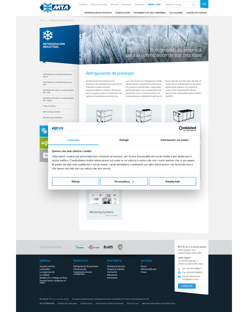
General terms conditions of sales (53, 282)
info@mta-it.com (190, 279)
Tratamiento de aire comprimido (149, 12)
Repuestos (112, 275)
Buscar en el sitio (193, 4)
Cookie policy (86, 303)
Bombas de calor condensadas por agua (58, 99)
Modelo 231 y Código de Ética (53, 278)
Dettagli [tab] (124, 140)
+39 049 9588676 (194, 272)
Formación (112, 272)
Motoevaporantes (51, 111)
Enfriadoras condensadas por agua (57, 75)
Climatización (122, 12)
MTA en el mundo (99, 4)
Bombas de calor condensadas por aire (58, 91)
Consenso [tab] (73, 140)
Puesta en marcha (115, 269)
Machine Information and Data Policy (158, 303)
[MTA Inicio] (55, 12)
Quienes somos (47, 266)
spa (204, 4)
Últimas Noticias (148, 269)
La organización (47, 272)
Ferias (144, 272)
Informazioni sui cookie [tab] (174, 140)
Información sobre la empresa (109, 303)
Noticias (114, 4)
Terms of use (133, 303)
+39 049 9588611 (194, 268)
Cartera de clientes (196, 12)
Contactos (139, 4)
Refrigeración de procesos (98, 12)
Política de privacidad (67, 303)
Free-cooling (49, 106)
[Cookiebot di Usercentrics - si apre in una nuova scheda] (181, 128)
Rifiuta (75, 181)
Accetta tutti (172, 181)
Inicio (42, 20)
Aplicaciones (176, 12)
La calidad (44, 275)
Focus (144, 266)
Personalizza (122, 181)
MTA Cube (154, 4)
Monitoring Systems (53, 117)
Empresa (83, 4)
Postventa (126, 4)
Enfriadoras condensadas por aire (57, 83)
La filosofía (45, 269)
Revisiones (112, 278)
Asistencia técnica (116, 266)
